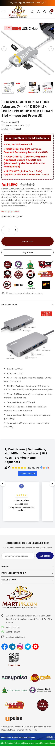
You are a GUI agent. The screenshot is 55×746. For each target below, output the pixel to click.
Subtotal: (6, 216)
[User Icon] (38, 11)
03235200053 (13, 632)
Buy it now (27, 252)
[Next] (51, 48)
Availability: (6, 129)
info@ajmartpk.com (15, 637)
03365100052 (13, 627)
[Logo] (18, 12)
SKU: (3, 125)
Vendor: (5, 122)
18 (7, 293)
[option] (27, 49)
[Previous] (3, 48)
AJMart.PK (14, 122)
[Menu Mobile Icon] (3, 12)
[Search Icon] (32, 12)
